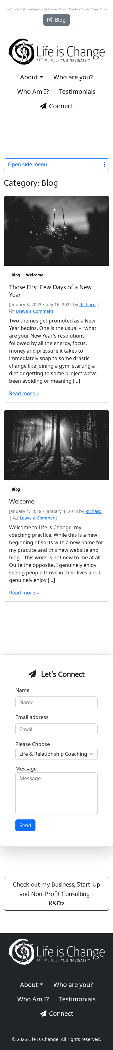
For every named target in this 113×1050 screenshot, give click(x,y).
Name (22, 690)
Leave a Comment (34, 311)
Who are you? (73, 77)
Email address (32, 717)
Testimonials (77, 91)
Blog (60, 19)
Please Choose (32, 744)
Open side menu (27, 164)
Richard (87, 304)
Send (25, 825)
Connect (61, 106)
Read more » (24, 393)
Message (26, 768)
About (29, 77)
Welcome (34, 275)
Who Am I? (33, 91)
